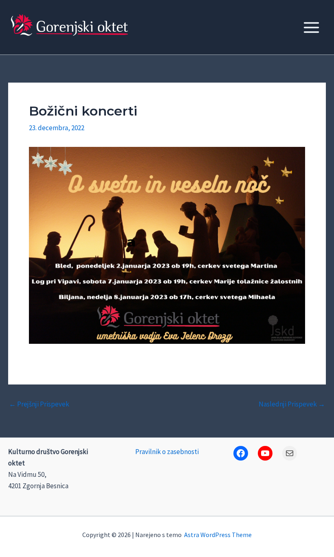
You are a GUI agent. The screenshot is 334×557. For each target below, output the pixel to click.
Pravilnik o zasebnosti (167, 451)
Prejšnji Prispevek (39, 404)
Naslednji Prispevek (292, 404)
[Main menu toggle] (311, 27)
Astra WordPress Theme (218, 535)
